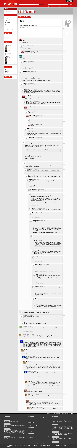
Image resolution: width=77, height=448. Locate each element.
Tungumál (22, 425)
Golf (60, 418)
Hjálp (52, 413)
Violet (7, 72)
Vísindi (5, 426)
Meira (6, 38)
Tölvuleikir (22, 433)
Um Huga (71, 413)
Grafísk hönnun (31, 423)
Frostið (48, 413)
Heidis (23, 55)
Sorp (5, 438)
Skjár (29, 433)
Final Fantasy (12, 431)
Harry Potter (7, 14)
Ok (70, 445)
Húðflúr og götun (36, 418)
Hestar (16, 417)
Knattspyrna (64, 420)
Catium (23, 326)
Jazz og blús (61, 427)
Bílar (53, 438)
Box (60, 417)
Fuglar (9, 417)
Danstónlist (54, 426)
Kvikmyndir (37, 434)
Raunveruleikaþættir (44, 434)
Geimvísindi (6, 425)
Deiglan (5, 421)
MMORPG (14, 432)
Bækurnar (25, 17)
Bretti (63, 417)
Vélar (53, 436)
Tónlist (54, 424)
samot (8, 50)
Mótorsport (54, 439)
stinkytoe (33, 124)
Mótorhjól (70, 438)
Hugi (53, 441)
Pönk (64, 428)
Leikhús (6, 18)
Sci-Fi (33, 436)
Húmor (15, 437)
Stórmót (66, 421)
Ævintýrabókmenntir (9, 29)
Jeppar (65, 438)
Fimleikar (70, 417)
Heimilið (30, 418)
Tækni (54, 432)
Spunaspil (6, 433)
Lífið (5, 436)
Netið (56, 434)
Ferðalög (38, 417)
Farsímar (57, 433)
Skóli (23, 437)
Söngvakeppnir (55, 429)
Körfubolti (70, 420)
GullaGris (9, 45)
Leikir (5, 428)
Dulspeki (34, 417)
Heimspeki (12, 425)
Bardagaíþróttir (55, 417)
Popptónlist (61, 428)
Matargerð (42, 418)
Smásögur (7, 26)
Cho (24, 340)
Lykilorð (59, 2)
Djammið (30, 417)
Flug (56, 438)
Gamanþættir (30, 434)
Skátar (47, 418)
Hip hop (65, 426)
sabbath (8, 59)
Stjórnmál (17, 421)
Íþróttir (54, 420)
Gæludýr (12, 417)
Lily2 (28, 390)
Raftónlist (68, 428)
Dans (66, 417)
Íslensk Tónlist (55, 427)
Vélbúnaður (60, 434)
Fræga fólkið (43, 417)
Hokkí (71, 418)
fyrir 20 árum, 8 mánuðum (39, 124)
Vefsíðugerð (36, 425)
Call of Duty (22, 430)
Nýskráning (69, 1)
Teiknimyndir (30, 437)
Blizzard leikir (11, 430)
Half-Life (16, 431)
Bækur (6, 13)
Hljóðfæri (70, 426)
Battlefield (6, 430)
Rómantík (19, 437)
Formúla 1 (60, 438)
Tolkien (6, 27)
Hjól (67, 418)
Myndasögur (7, 22)
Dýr (5, 416)
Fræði (5, 423)
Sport (53, 416)
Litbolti (54, 421)
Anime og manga (8, 11)
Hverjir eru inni (7, 76)
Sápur (29, 436)
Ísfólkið (6, 16)
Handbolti (64, 418)
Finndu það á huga (22, 2)
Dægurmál (6, 420)
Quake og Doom (20, 432)
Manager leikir (7, 432)
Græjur (65, 433)
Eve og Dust (6, 431)
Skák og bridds (59, 421)
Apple (54, 433)
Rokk (72, 428)
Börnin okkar (6, 437)
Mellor (64, 28)
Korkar (20, 17)
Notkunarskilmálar (65, 413)
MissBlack (24, 334)
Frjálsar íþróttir (55, 418)
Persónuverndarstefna (57, 413)
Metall (71, 427)
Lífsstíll (29, 416)
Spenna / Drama (45, 436)
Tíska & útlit (30, 420)
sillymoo (9, 61)
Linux (53, 434)
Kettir (23, 417)
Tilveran (8, 438)
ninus (8, 56)
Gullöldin (59, 426)
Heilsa (47, 417)
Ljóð (6, 20)
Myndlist (6, 24)
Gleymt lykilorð (60, 6)
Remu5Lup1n (9, 48)
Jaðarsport (58, 420)
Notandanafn (50, 2)
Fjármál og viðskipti (11, 421)
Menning (6, 8)
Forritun (61, 433)
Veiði (70, 421)
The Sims (10, 433)
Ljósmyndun (30, 425)
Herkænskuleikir (21, 431)
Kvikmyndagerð (44, 423)
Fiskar (5, 417)
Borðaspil (17, 430)
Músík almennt (55, 428)
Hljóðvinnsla (38, 423)
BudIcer (7, 69)
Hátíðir (11, 437)
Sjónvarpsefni (38, 436)
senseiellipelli (25, 39)
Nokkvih (28, 128)
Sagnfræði (17, 425)
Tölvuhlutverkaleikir (16, 433)
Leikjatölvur (70, 433)
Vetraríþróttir (55, 422)
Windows (65, 434)
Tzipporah (9, 53)
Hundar (19, 417)
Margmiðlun (30, 422)
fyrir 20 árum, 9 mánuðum (32, 39)
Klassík (66, 427)
